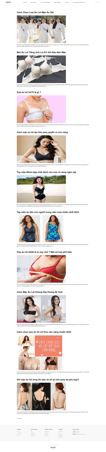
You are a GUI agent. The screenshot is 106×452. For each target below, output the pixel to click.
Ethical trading (46, 435)
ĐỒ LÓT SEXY (33, 2)
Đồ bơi (25, 2)
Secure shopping (47, 431)
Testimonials (46, 432)
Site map (18, 435)
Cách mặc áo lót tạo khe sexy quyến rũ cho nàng (42, 132)
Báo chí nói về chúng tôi (79, 2)
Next (20, 418)
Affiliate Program (33, 435)
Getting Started (61, 431)
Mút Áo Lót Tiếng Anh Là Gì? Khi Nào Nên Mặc (41, 52)
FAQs (31, 431)
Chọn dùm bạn (57, 2)
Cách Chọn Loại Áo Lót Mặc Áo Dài (35, 12)
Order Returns (32, 434)
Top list (67, 2)
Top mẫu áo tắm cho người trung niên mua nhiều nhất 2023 (48, 212)
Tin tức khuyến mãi (45, 2)
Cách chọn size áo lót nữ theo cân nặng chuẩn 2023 (44, 331)
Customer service (19, 432)
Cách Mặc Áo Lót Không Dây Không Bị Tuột (40, 291)
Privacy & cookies (19, 434)
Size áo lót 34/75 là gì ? (29, 92)
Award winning (46, 434)
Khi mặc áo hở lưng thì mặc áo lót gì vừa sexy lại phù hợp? (48, 379)
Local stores (18, 431)
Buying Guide (32, 432)
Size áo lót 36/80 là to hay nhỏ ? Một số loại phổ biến (44, 252)
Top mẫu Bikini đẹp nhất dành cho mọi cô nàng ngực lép (46, 172)
